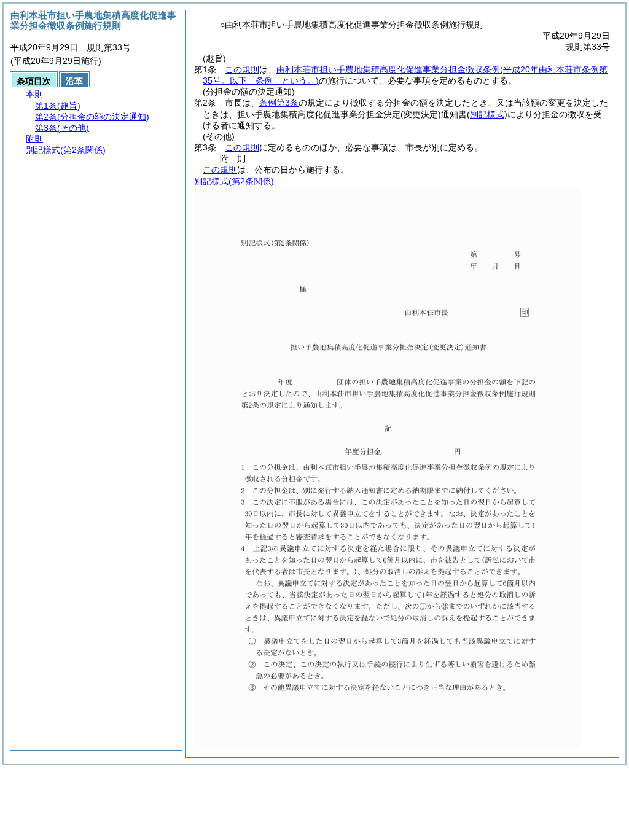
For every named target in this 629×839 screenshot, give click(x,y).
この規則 (242, 69)
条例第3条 (279, 102)
